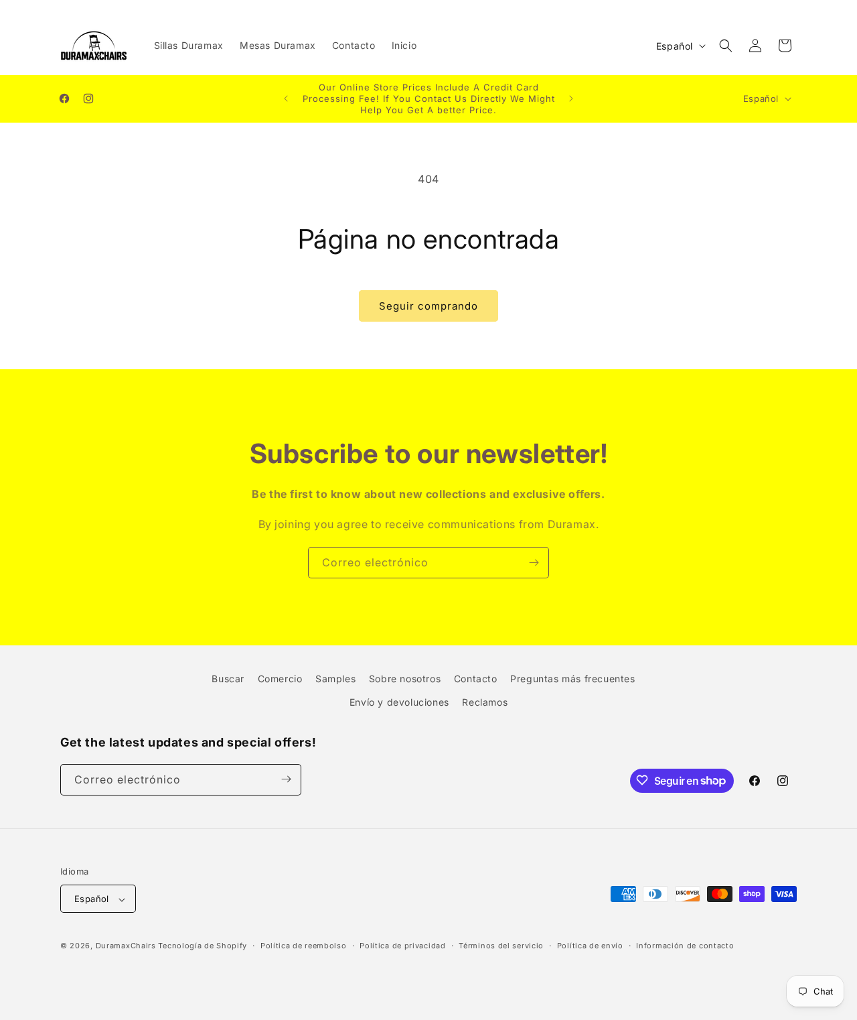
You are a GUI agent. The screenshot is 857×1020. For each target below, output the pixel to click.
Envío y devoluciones (399, 702)
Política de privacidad (402, 945)
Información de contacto (685, 945)
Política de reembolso (303, 945)
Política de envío (590, 945)
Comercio (280, 678)
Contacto (475, 678)
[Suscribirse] (533, 562)
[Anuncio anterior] (286, 98)
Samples (335, 678)
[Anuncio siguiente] (571, 98)
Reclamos (485, 702)
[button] (726, 45)
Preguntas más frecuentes (572, 678)
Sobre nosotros (405, 678)
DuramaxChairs (126, 946)
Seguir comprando (428, 306)
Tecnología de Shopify (202, 946)
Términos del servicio (501, 945)
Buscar (228, 678)
